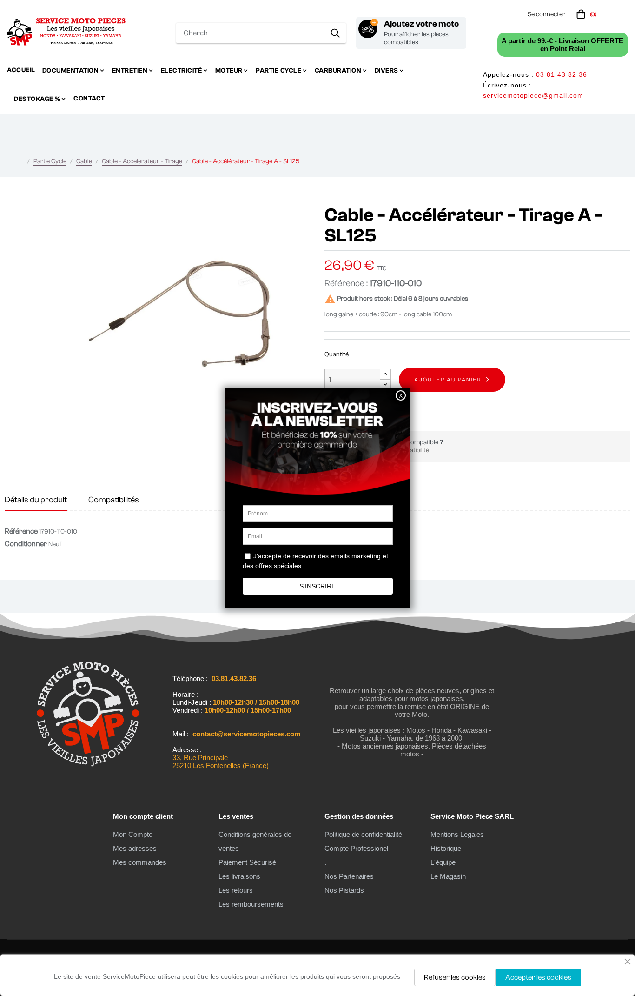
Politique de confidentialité (363, 834)
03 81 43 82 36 (561, 74)
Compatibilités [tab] (113, 500)
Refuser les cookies (455, 977)
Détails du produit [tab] (36, 500)
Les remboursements (251, 904)
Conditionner (26, 544)
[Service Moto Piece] (88, 770)
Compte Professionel (356, 848)
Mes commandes (139, 862)
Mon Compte (132, 834)
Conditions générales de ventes (254, 841)
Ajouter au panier (447, 379)
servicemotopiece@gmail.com (533, 95)
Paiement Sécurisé (247, 862)
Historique (445, 848)
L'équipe (443, 862)
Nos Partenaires (349, 876)
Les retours (235, 890)
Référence (21, 531)
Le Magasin (448, 876)
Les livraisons (239, 876)
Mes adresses (135, 848)
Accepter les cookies (538, 977)
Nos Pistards (344, 890)
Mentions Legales (457, 834)
